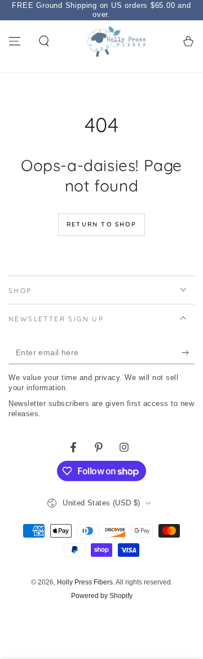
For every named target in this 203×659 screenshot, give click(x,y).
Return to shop (101, 224)
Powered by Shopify (102, 596)
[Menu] (14, 41)
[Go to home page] (115, 41)
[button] (44, 41)
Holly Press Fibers (85, 582)
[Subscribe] (188, 353)
